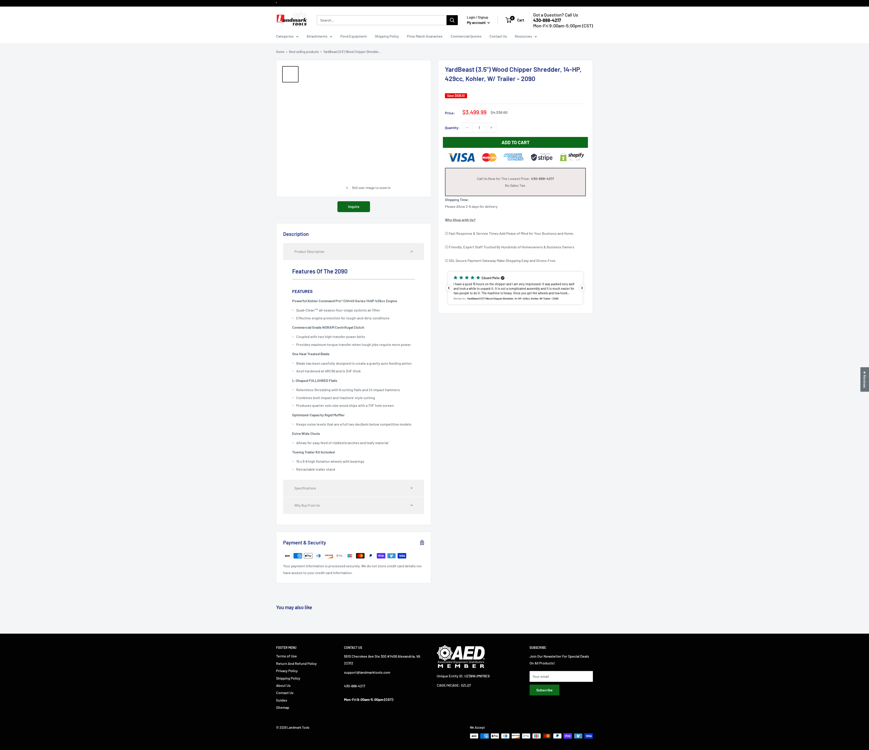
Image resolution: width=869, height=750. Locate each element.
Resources (523, 36)
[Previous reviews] (449, 288)
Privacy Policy (287, 671)
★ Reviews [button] (865, 379)
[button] (515, 288)
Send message (434, 65)
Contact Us (498, 36)
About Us (283, 685)
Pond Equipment (353, 36)
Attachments (317, 36)
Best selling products (304, 52)
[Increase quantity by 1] (491, 127)
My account (476, 22)
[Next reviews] (582, 288)
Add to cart (515, 142)
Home (280, 52)
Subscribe (544, 690)
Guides (281, 700)
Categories (285, 36)
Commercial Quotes (466, 36)
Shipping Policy (387, 36)
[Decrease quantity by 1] (467, 127)
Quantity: (452, 127)
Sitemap (282, 707)
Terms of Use (286, 656)
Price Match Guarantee (425, 36)
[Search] (452, 20)
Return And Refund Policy (296, 663)
